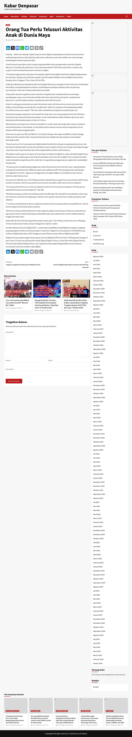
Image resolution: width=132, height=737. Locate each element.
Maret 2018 (97, 655)
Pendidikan (46, 293)
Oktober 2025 (98, 297)
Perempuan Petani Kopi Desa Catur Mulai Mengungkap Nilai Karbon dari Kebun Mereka (109, 158)
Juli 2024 (96, 357)
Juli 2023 (96, 405)
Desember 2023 (99, 385)
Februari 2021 (98, 522)
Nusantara (15, 16)
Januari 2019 (97, 615)
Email (50, 360)
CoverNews (72, 734)
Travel (45, 295)
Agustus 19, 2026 (91, 725)
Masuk (95, 232)
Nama (8, 360)
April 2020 (97, 555)
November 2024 (99, 341)
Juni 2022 (96, 458)
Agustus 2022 (98, 450)
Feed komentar (98, 240)
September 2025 (99, 301)
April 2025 (97, 321)
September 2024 (99, 349)
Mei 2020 (96, 550)
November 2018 (99, 623)
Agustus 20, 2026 (66, 725)
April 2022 (97, 466)
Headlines (20, 290)
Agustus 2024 (98, 353)
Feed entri (97, 236)
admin (9, 40)
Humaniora (60, 16)
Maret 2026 (97, 277)
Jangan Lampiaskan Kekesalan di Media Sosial (23, 263)
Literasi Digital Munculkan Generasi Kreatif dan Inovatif (70, 264)
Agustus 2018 (98, 635)
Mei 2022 (96, 462)
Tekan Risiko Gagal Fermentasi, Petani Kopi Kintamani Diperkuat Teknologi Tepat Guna (108, 182)
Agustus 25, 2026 (16, 725)
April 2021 (97, 514)
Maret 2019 (97, 607)
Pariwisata (43, 16)
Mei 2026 (96, 268)
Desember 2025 (99, 289)
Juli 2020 (96, 542)
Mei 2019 (96, 599)
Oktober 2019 (98, 579)
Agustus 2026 (98, 256)
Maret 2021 (97, 518)
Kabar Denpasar (21, 5)
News (6, 16)
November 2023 (99, 389)
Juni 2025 (96, 313)
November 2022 (99, 438)
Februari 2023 (98, 426)
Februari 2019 (98, 611)
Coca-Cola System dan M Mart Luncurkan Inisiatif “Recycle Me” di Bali (17, 302)
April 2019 (97, 603)
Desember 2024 (99, 337)
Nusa (12, 293)
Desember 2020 (99, 530)
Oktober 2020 (98, 538)
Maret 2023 (97, 422)
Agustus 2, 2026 (45, 310)
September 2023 (99, 397)
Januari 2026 (97, 285)
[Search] (126, 16)
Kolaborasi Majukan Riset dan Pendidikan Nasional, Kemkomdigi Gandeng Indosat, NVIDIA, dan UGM (108, 190)
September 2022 (99, 446)
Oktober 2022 (98, 442)
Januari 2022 (97, 478)
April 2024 (97, 369)
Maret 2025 (97, 325)
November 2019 (99, 575)
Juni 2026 (96, 264)
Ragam (16, 295)
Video (69, 16)
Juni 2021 (96, 506)
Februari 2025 (98, 329)
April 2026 (97, 273)
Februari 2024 (98, 377)
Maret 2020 (97, 559)
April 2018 (97, 651)
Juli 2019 (96, 591)
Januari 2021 (97, 526)
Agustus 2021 (98, 498)
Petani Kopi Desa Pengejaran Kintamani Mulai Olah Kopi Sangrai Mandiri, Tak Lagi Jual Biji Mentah (109, 174)
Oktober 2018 (98, 627)
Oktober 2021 (98, 490)
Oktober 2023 (98, 393)
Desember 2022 (99, 434)
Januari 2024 (97, 381)
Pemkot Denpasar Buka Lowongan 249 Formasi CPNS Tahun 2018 (109, 216)
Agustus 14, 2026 (116, 725)
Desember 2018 (99, 619)
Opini (51, 16)
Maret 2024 (97, 373)
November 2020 (99, 534)
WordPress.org (98, 244)
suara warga (38, 295)
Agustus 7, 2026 (16, 308)
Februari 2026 (98, 281)
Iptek (7, 25)
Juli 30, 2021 (16, 40)
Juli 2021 (96, 502)
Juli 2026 (96, 260)
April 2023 (97, 418)
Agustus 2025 (98, 305)
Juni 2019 (96, 595)
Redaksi (96, 687)
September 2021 (99, 494)
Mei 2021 (96, 510)
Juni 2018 (96, 643)
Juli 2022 (96, 454)
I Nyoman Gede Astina (101, 205)
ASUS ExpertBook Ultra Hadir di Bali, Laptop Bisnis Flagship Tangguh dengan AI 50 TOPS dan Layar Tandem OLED (76, 304)
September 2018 (99, 631)
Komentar (10, 332)
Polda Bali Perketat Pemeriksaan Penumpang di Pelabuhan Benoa (106, 207)
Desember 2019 (99, 571)
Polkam (24, 16)
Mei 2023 (96, 414)
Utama (51, 295)
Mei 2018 (96, 647)
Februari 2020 (98, 563)
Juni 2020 (96, 546)
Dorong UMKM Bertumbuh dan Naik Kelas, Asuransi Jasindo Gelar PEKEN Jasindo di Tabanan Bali (108, 165)
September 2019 (99, 583)
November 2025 (99, 293)
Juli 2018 (96, 639)
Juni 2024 (96, 361)
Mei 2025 (96, 317)
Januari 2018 (97, 663)
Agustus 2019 (98, 587)
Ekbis (7, 290)
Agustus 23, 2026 (41, 725)
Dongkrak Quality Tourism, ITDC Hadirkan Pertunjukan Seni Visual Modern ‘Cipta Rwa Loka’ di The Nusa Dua (46, 304)
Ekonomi (33, 16)
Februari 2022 (98, 474)
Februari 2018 (98, 659)
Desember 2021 (99, 482)
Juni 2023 (96, 409)
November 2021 (99, 486)
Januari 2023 (97, 430)
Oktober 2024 (98, 345)
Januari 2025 (97, 333)
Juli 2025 (96, 309)
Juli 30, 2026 (73, 310)
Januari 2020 (97, 567)
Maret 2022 (97, 470)
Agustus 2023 (98, 401)
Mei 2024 (96, 365)
